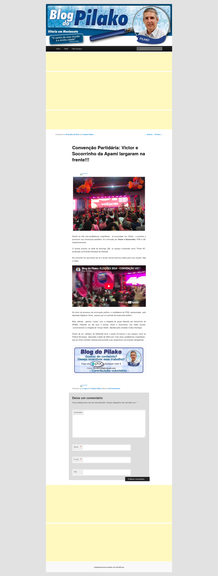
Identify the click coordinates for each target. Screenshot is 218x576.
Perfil (66, 48)
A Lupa (84, 388)
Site (75, 471)
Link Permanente (114, 388)
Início (58, 48)
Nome (77, 447)
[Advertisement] (109, 61)
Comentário (78, 412)
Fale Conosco (77, 48)
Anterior (149, 134)
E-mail (77, 459)
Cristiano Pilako (87, 134)
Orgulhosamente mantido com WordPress (109, 567)
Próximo (158, 134)
